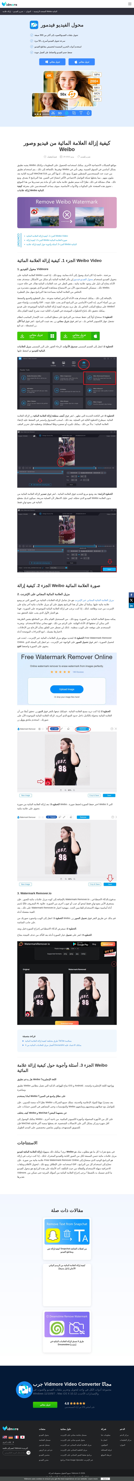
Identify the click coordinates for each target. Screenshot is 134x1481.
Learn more (93, 1479)
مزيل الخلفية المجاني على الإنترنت (73, 1450)
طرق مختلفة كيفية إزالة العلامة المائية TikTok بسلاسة (48, 1041)
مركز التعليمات (125, 1440)
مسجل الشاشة (45, 1440)
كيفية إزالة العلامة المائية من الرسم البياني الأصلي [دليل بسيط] (67, 1267)
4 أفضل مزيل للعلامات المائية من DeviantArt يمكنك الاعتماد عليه (53, 1045)
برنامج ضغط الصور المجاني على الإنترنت (76, 1455)
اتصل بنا (104, 1440)
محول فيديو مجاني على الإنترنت (72, 1440)
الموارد (28, 11)
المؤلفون (104, 1445)
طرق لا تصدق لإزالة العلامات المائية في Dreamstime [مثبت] (67, 1343)
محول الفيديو (44, 1435)
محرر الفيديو (44, 1460)
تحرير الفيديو (18, 11)
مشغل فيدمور (44, 1445)
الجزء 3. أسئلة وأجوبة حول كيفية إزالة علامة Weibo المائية (51, 244)
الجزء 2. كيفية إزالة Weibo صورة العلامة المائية (46, 240)
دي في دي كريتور (45, 1450)
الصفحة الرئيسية (40, 11)
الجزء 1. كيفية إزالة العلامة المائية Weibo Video (47, 236)
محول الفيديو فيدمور (62, 25)
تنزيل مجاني (55, 62)
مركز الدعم (124, 1435)
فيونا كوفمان (52, 157)
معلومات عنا (105, 1435)
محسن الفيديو (44, 1455)
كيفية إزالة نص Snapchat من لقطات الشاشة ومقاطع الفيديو (67, 1250)
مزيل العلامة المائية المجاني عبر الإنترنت (94, 600)
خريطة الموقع (106, 1455)
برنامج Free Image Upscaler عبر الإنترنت (76, 1460)
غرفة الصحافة (106, 1450)
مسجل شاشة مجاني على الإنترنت (73, 1435)
